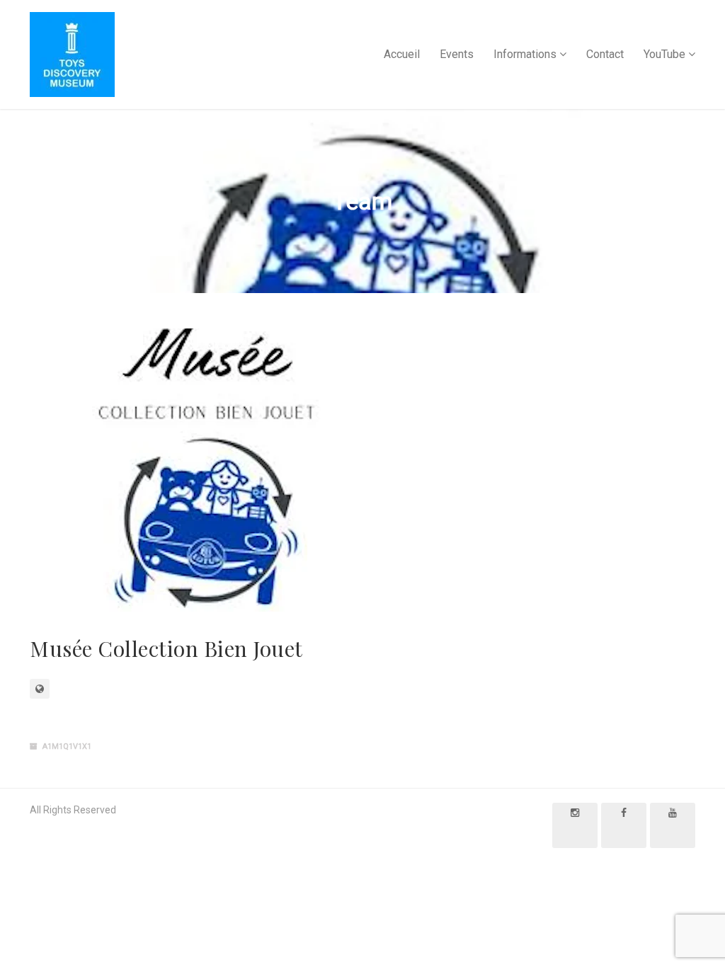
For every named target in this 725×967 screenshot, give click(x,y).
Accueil (402, 54)
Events (457, 54)
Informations (524, 54)
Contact (605, 54)
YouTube (664, 54)
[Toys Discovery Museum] (72, 54)
